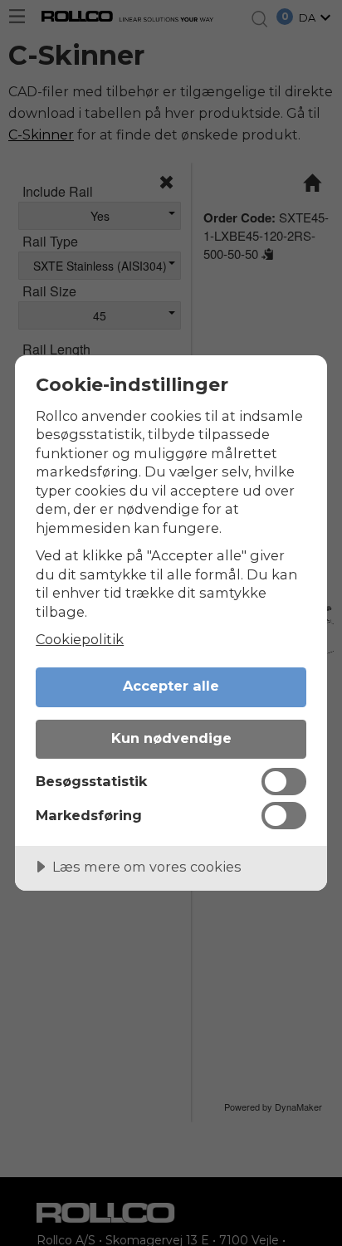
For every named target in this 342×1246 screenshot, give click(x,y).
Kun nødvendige (171, 738)
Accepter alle (171, 685)
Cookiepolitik (80, 639)
